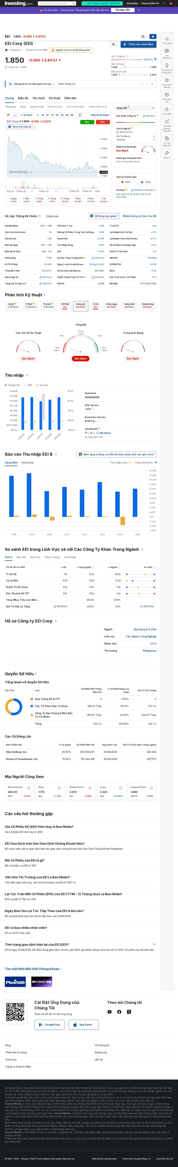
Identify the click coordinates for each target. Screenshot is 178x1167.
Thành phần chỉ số (97, 106)
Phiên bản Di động (16, 1052)
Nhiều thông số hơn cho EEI (139, 216)
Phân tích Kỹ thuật (23, 294)
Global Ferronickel (78, 787)
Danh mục (11, 1059)
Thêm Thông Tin (66, 84)
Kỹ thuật (54, 98)
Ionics (103, 787)
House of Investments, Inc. (22, 759)
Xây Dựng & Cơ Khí (145, 629)
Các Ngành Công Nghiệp (141, 636)
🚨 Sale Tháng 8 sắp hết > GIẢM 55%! (102, 3)
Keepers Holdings (140, 787)
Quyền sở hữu (37, 106)
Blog (8, 1045)
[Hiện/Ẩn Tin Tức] (80, 115)
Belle (41, 787)
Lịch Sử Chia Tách (75, 106)
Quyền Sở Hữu (19, 673)
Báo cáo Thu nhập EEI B (29, 454)
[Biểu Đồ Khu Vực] (15, 115)
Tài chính (38, 98)
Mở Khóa (148, 59)
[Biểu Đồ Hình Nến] (8, 115)
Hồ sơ (23, 106)
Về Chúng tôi (102, 1045)
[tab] (13, 306)
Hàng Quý (28, 462)
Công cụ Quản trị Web (18, 1066)
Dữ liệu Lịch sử (55, 106)
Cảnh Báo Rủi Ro (164, 1158)
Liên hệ (99, 1059)
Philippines (149, 650)
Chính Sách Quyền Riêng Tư (136, 1158)
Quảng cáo (101, 1052)
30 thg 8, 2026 (96, 264)
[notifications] (165, 3)
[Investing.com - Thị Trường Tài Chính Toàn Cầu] (18, 3)
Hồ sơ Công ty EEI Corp (28, 621)
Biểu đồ (23, 98)
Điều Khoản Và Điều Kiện (104, 1158)
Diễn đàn (70, 98)
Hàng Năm (11, 462)
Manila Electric (15, 787)
